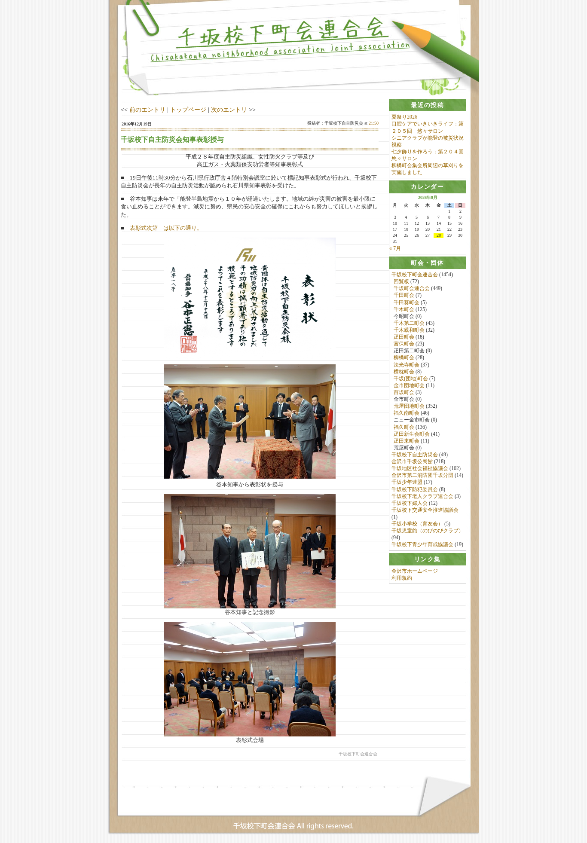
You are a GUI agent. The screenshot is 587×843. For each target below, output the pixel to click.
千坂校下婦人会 (409, 503)
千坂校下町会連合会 (414, 274)
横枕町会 (404, 371)
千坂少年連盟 (406, 482)
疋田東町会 (406, 440)
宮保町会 (404, 343)
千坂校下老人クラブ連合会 (422, 496)
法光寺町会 (406, 364)
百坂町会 (404, 392)
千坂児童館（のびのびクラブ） (427, 530)
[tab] (427, 105)
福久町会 (404, 427)
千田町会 (404, 295)
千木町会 (404, 309)
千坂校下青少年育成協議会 (422, 544)
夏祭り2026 (404, 116)
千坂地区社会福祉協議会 (419, 468)
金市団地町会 (409, 385)
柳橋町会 (404, 357)
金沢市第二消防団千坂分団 (422, 475)
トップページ (188, 109)
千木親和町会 (409, 330)
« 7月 (395, 248)
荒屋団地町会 (409, 406)
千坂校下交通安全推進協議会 (425, 510)
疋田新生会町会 (412, 434)
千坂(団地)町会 (411, 378)
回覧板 (401, 281)
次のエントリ (229, 109)
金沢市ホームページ (414, 571)
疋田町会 (404, 336)
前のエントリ (147, 109)
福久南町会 (406, 412)
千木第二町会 (409, 323)
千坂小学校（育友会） (417, 523)
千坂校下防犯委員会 (414, 489)
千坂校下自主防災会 (414, 454)
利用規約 (401, 577)
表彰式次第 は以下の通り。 (166, 228)
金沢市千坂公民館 (412, 461)
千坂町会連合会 (412, 288)
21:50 (374, 123)
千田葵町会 (406, 302)
